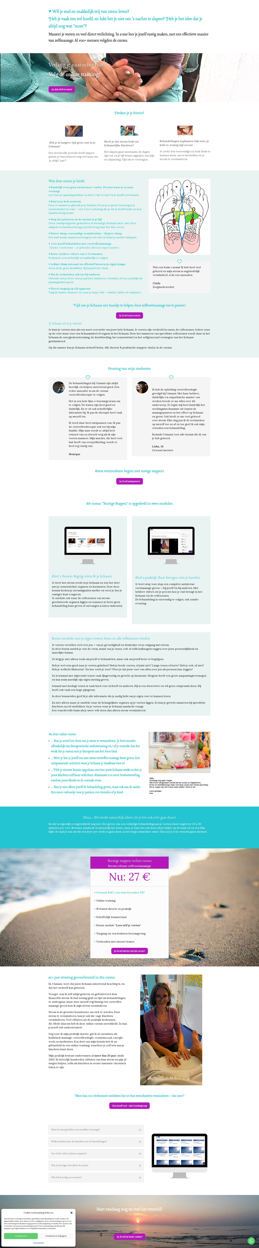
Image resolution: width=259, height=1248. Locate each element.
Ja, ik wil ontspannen (129, 481)
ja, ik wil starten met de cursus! (129, 950)
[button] (71, 1212)
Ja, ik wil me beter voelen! (129, 1236)
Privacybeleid (38, 1243)
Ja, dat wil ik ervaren (61, 89)
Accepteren (21, 1236)
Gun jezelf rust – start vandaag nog (129, 1105)
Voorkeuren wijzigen (56, 1236)
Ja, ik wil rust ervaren (129, 315)
